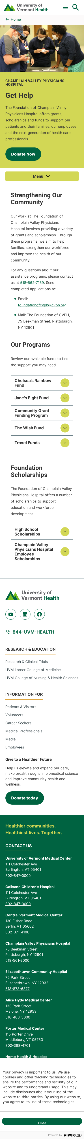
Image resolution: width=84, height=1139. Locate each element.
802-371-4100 (17, 932)
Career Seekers (18, 723)
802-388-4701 (17, 1045)
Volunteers (14, 715)
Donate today (24, 798)
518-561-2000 (17, 960)
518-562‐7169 (32, 282)
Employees (14, 747)
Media (10, 739)
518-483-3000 (17, 1017)
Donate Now (23, 154)
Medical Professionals (23, 731)
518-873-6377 (17, 988)
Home (16, 19)
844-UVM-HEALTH (33, 632)
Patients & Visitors (20, 706)
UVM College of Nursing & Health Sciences (41, 678)
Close (42, 1123)
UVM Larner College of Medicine (33, 669)
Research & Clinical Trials (26, 661)
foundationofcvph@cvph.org (42, 305)
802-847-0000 (18, 875)
